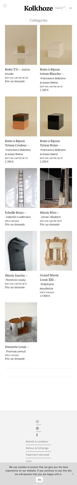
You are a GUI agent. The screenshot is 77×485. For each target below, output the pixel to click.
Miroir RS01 (50, 214)
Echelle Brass (18, 214)
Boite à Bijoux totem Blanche (53, 76)
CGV (29, 461)
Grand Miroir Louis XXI (49, 281)
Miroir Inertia (16, 277)
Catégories (38, 20)
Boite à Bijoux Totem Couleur (18, 147)
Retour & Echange (37, 448)
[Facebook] (38, 435)
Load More (38, 372)
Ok (39, 479)
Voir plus (8, 82)
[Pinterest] (37, 428)
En (70, 8)
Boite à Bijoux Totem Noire (53, 147)
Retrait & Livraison (37, 441)
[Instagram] (37, 421)
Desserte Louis (17, 349)
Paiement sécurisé (37, 455)
